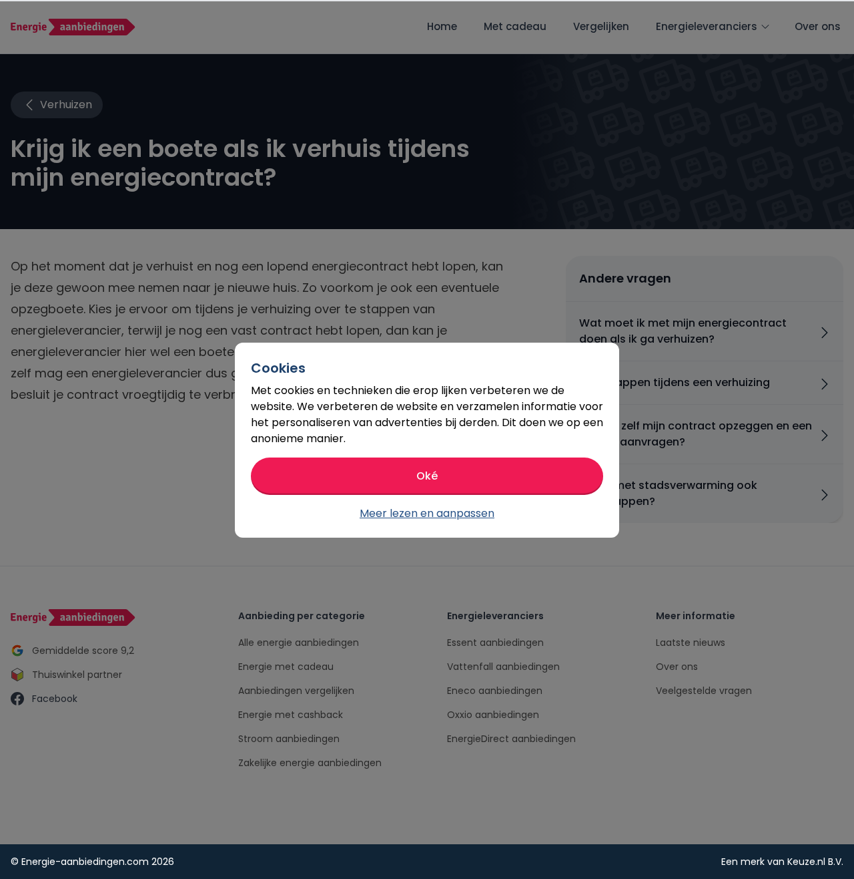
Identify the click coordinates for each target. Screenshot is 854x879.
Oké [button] (427, 476)
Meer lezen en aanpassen (427, 513)
